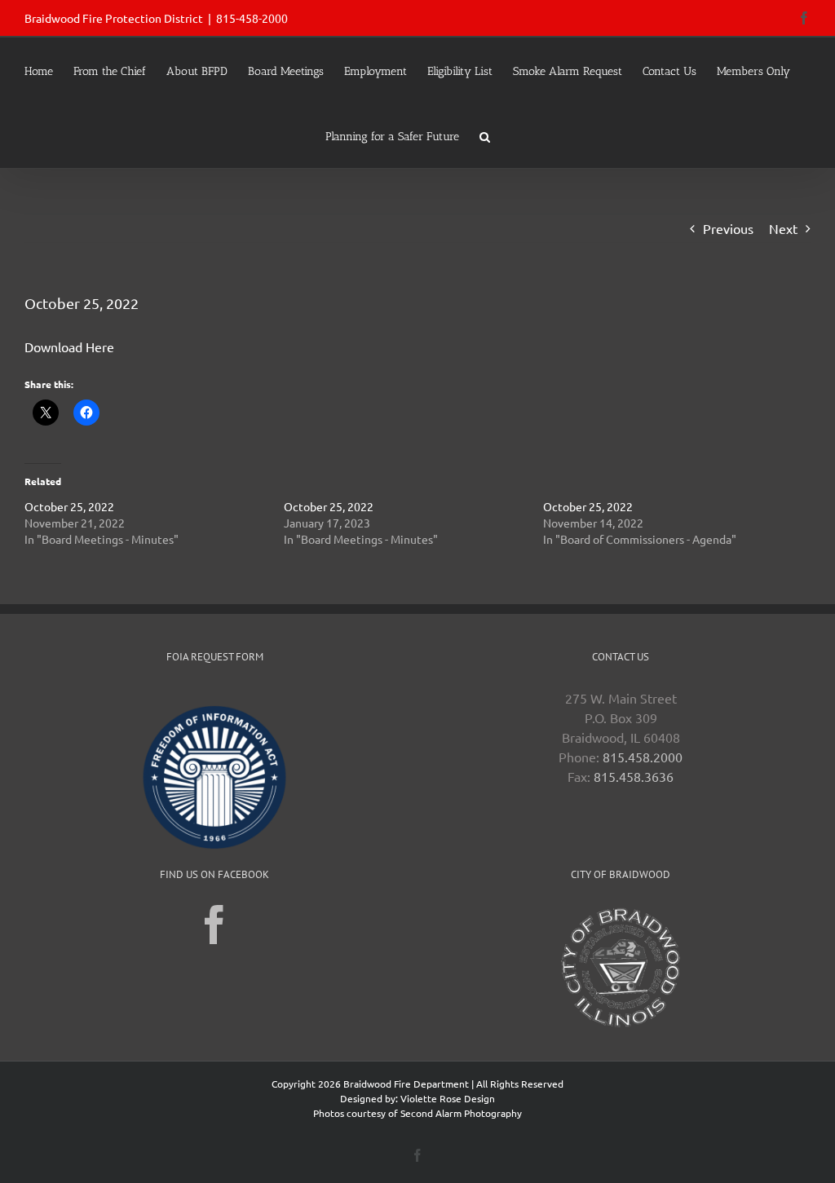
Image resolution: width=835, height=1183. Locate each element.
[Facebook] (214, 924)
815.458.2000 (643, 756)
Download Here (69, 346)
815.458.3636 (634, 776)
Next (783, 228)
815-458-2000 (252, 18)
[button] (484, 135)
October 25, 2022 (69, 506)
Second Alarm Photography (461, 1112)
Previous (728, 228)
